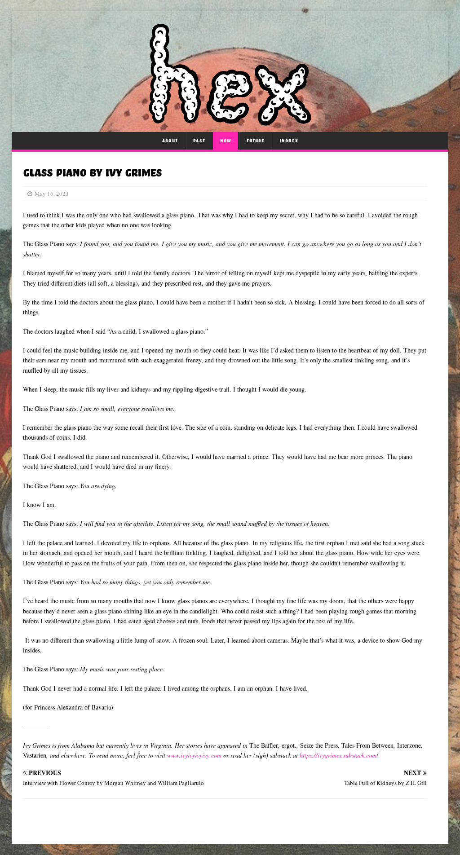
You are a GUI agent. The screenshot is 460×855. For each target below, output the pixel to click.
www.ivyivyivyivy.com (194, 755)
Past (199, 140)
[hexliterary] (230, 120)
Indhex (289, 140)
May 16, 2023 (52, 194)
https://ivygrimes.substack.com (338, 755)
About (170, 140)
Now (225, 140)
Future (256, 140)
